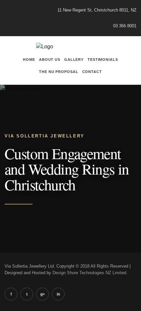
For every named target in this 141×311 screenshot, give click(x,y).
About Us (49, 59)
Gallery (74, 59)
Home (29, 59)
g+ (42, 294)
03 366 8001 (124, 25)
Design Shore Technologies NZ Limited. (90, 272)
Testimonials (103, 59)
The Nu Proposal (58, 72)
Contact (92, 72)
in (58, 294)
